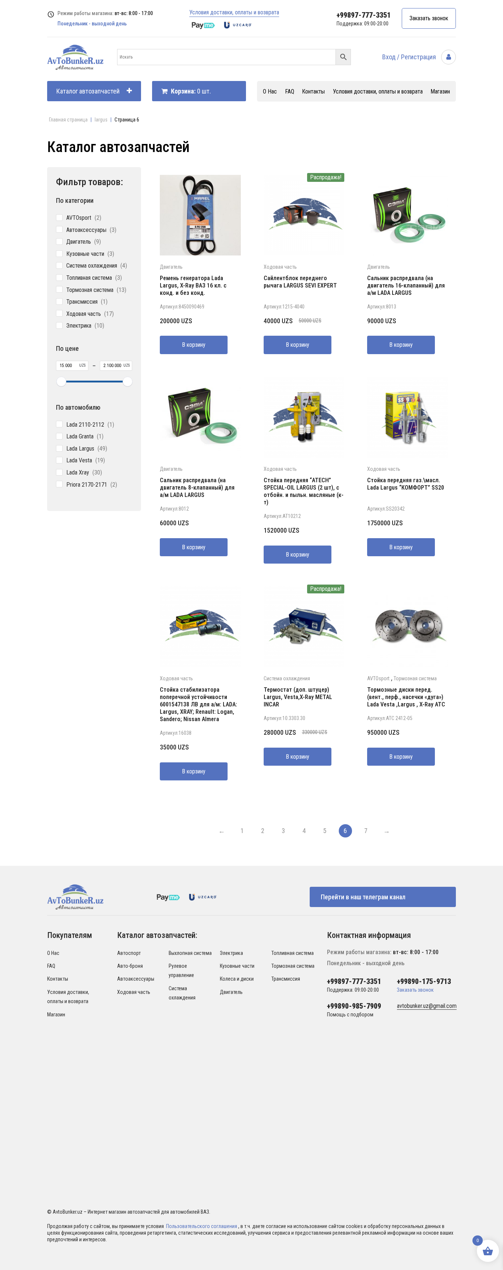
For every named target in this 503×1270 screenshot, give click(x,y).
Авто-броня (130, 966)
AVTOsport (378, 678)
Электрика (231, 953)
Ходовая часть (280, 267)
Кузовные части (237, 966)
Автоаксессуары (135, 979)
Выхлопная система (190, 953)
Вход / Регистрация (409, 57)
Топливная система (292, 953)
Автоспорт (129, 953)
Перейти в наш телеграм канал (363, 897)
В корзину (193, 344)
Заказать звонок (428, 18)
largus (101, 120)
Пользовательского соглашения (202, 1226)
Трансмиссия (285, 979)
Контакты (313, 91)
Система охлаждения (287, 678)
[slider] (61, 382)
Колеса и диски (237, 979)
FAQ (289, 91)
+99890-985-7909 (354, 1006)
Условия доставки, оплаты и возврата (234, 12)
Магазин (440, 91)
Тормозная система (415, 678)
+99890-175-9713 (424, 981)
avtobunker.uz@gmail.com (427, 1005)
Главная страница (68, 120)
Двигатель (171, 267)
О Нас (270, 91)
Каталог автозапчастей (88, 91)
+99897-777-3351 (364, 15)
